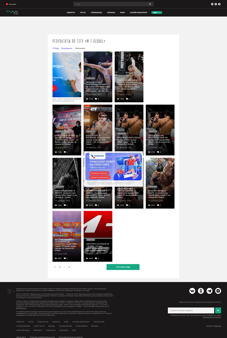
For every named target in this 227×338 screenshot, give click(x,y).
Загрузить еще (123, 267)
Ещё (155, 12)
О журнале (50, 330)
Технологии (98, 322)
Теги (74, 330)
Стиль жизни (81, 326)
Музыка (94, 326)
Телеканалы (42, 322)
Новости (20, 322)
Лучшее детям (65, 326)
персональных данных (212, 317)
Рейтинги (37, 330)
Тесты (30, 322)
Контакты (63, 330)
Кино (66, 322)
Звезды (51, 326)
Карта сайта (21, 337)
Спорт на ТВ (39, 326)
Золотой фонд (22, 330)
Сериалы (56, 322)
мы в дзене (12, 4)
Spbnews (217, 326)
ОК (218, 310)
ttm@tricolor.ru (21, 308)
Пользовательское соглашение (71, 337)
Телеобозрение (23, 326)
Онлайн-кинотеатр (80, 322)
